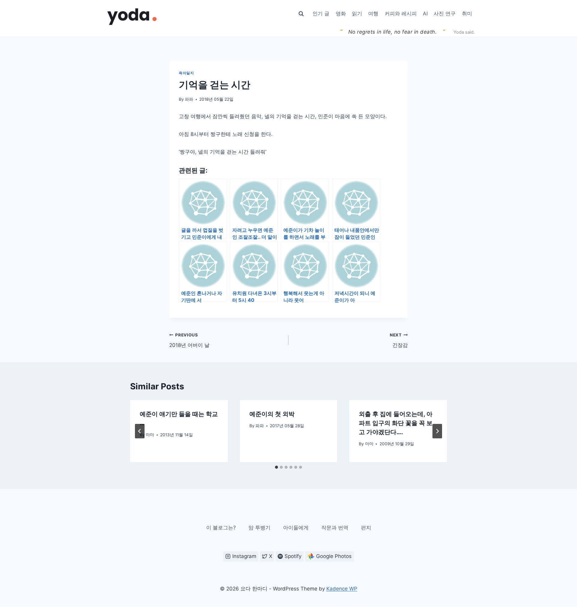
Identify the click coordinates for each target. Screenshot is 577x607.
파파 (189, 99)
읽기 (357, 14)
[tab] (276, 467)
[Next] (437, 431)
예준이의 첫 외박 (272, 414)
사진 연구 (445, 14)
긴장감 (399, 340)
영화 (341, 14)
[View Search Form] (301, 13)
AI (425, 14)
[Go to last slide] (140, 431)
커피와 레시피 (401, 14)
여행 (373, 14)
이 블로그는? (221, 528)
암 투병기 (259, 528)
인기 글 (321, 14)
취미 (467, 14)
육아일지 (186, 73)
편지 (366, 528)
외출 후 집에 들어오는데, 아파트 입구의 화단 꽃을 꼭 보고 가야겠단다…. (395, 423)
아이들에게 (296, 528)
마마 (150, 434)
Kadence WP (341, 589)
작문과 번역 (334, 528)
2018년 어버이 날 (189, 340)
